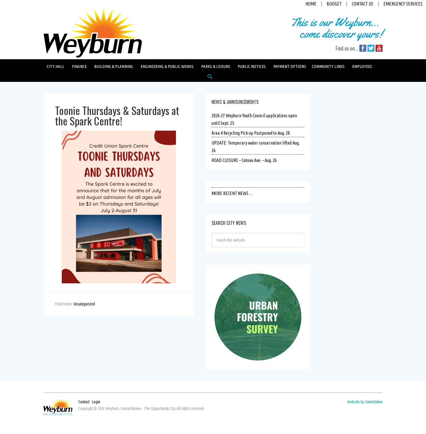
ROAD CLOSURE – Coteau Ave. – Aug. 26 (244, 160)
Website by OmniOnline (365, 401)
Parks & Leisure (215, 66)
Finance (79, 66)
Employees (362, 66)
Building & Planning (113, 66)
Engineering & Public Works (167, 66)
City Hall (55, 66)
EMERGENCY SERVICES (403, 3)
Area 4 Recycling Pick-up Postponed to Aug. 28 (251, 133)
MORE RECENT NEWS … (232, 193)
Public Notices (252, 66)
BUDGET (334, 3)
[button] (210, 78)
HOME (310, 3)
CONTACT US (362, 3)
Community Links (328, 66)
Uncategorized (84, 304)
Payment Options (289, 66)
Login (96, 401)
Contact (84, 401)
